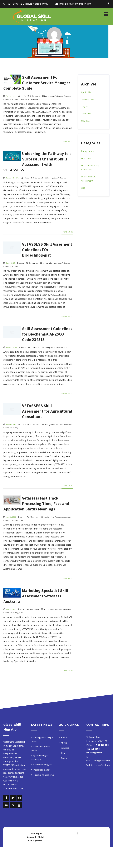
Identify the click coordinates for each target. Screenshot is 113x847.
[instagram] (19, 798)
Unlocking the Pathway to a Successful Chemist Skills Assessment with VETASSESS (37, 162)
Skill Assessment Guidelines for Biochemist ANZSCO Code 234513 (47, 334)
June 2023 (86, 113)
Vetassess (59, 96)
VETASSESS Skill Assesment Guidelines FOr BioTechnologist (47, 249)
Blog (63, 753)
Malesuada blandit (41, 769)
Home (64, 737)
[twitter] (13, 798)
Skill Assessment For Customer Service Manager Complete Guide (36, 82)
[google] (13, 805)
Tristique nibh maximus (43, 774)
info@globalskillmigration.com (75, 3)
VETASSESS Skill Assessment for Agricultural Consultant (47, 411)
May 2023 (85, 120)
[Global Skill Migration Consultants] (25, 16)
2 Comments (35, 424)
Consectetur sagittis (42, 764)
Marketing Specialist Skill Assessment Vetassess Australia (35, 596)
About (64, 742)
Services (65, 747)
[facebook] (108, 4)
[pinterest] (6, 805)
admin (23, 96)
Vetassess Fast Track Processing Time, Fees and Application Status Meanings (36, 503)
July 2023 (85, 106)
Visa (65, 347)
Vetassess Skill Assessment (29, 99)
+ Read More (67, 141)
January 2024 (87, 99)
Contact (65, 758)
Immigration (49, 96)
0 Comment (35, 96)
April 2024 (86, 92)
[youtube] (19, 805)
